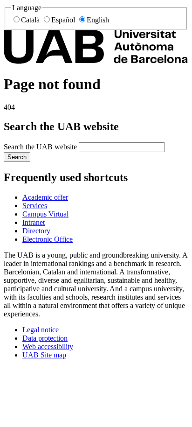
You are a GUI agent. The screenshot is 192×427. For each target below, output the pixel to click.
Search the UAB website (40, 147)
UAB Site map (44, 355)
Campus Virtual (45, 214)
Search (17, 157)
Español (63, 20)
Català (30, 20)
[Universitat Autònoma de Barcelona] (96, 61)
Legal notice (40, 330)
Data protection (45, 338)
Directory (36, 231)
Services (34, 206)
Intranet (33, 222)
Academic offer (45, 197)
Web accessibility (47, 346)
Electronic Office (47, 239)
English (98, 20)
